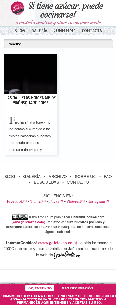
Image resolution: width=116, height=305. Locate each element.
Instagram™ (98, 201)
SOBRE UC (85, 176)
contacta (92, 30)
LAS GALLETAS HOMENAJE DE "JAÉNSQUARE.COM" (30, 100)
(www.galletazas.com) (28, 221)
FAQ (108, 176)
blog (19, 30)
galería (39, 30)
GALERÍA (32, 176)
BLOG (9, 176)
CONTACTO (78, 182)
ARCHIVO (58, 176)
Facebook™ (17, 201)
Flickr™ (56, 201)
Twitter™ (38, 201)
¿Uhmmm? (64, 30)
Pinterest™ (76, 201)
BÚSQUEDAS (46, 182)
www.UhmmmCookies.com (57, 283)
